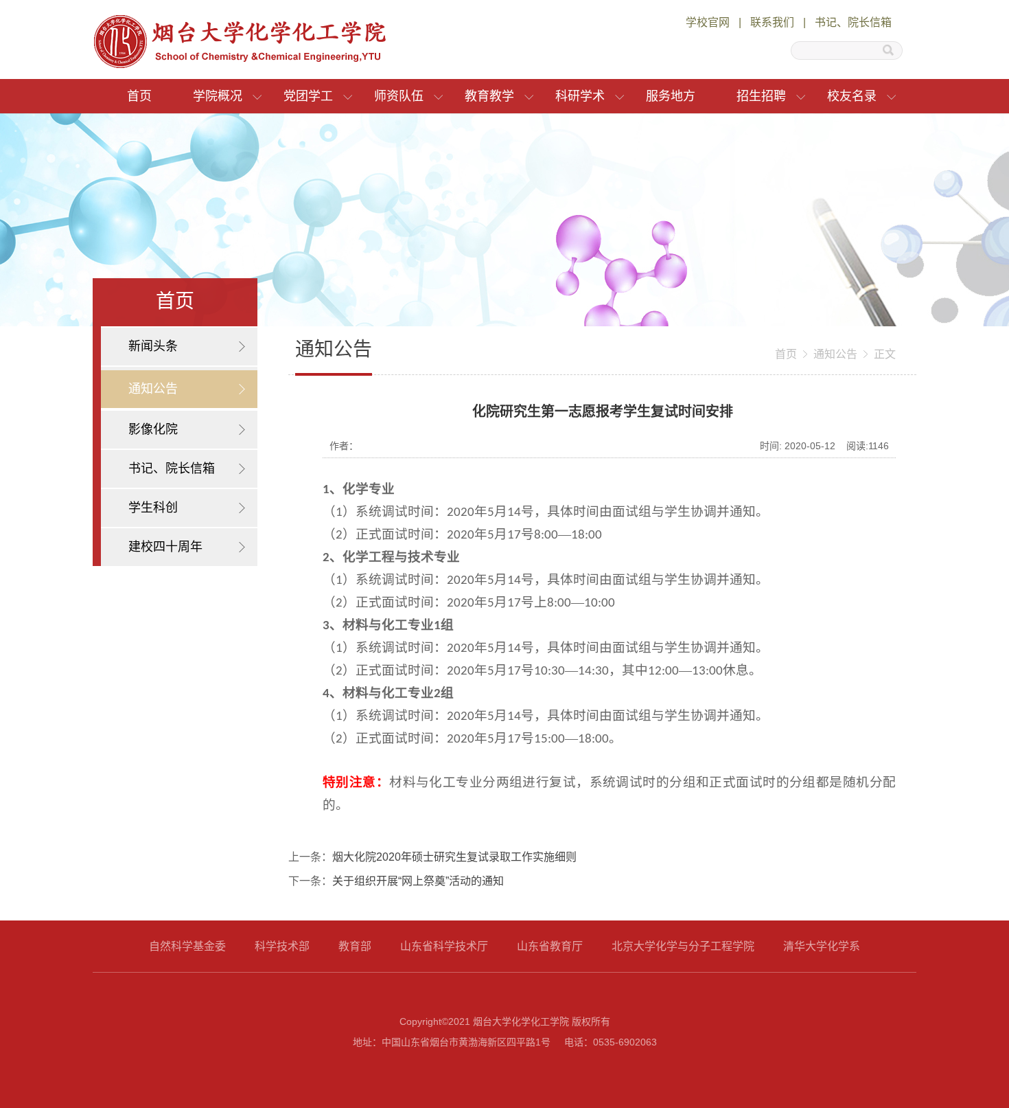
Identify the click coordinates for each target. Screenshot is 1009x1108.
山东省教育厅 (550, 946)
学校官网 (708, 22)
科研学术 (580, 96)
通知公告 (835, 354)
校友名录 (852, 96)
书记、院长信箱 (853, 22)
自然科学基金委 (187, 946)
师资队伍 (399, 96)
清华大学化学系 (821, 946)
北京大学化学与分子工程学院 (683, 946)
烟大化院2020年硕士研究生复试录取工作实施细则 (454, 857)
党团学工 (308, 96)
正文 (885, 354)
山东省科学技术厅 (444, 946)
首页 (139, 96)
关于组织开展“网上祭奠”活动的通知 (418, 881)
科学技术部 (282, 946)
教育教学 (489, 96)
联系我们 (772, 22)
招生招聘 (761, 96)
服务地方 (670, 96)
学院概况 (217, 96)
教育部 (354, 946)
